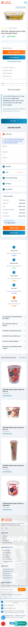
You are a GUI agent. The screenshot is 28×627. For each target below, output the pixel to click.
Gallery (2, 83)
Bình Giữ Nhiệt (6, 557)
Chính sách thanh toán (8, 569)
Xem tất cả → (23, 357)
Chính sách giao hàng (8, 571)
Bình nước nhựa (6, 550)
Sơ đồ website (6, 540)
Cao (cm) (5, 157)
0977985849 (20, 109)
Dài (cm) (5, 146)
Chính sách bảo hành (8, 578)
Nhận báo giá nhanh (14, 52)
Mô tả (7, 83)
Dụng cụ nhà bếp (7, 552)
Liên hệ (4, 538)
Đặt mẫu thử (14, 232)
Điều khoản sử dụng (7, 542)
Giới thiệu (5, 536)
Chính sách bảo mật (7, 575)
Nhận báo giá (14, 228)
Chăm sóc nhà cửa (7, 559)
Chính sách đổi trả (7, 573)
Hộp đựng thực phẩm (8, 561)
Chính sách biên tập (8, 615)
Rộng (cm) (5, 151)
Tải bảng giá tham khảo (14, 61)
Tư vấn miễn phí (14, 57)
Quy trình (22, 83)
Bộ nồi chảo (5, 554)
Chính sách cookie (20, 615)
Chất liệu (11, 83)
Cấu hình (17, 83)
